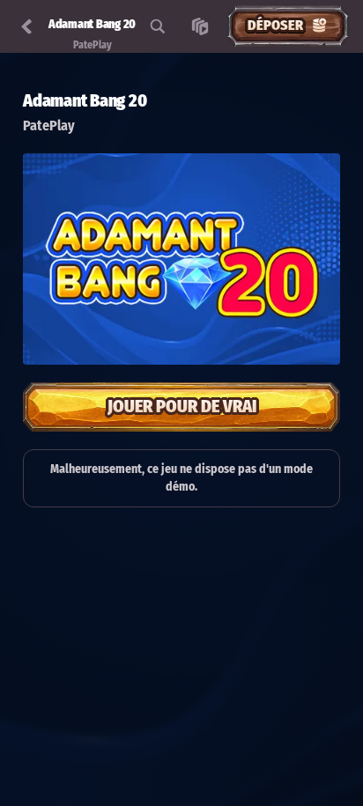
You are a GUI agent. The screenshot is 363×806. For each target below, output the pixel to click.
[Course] (200, 26)
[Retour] (26, 26)
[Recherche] (158, 26)
